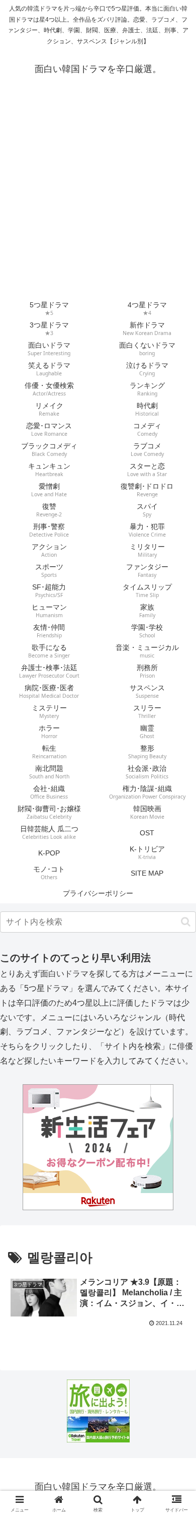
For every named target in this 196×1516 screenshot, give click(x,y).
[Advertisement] (98, 195)
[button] (185, 922)
